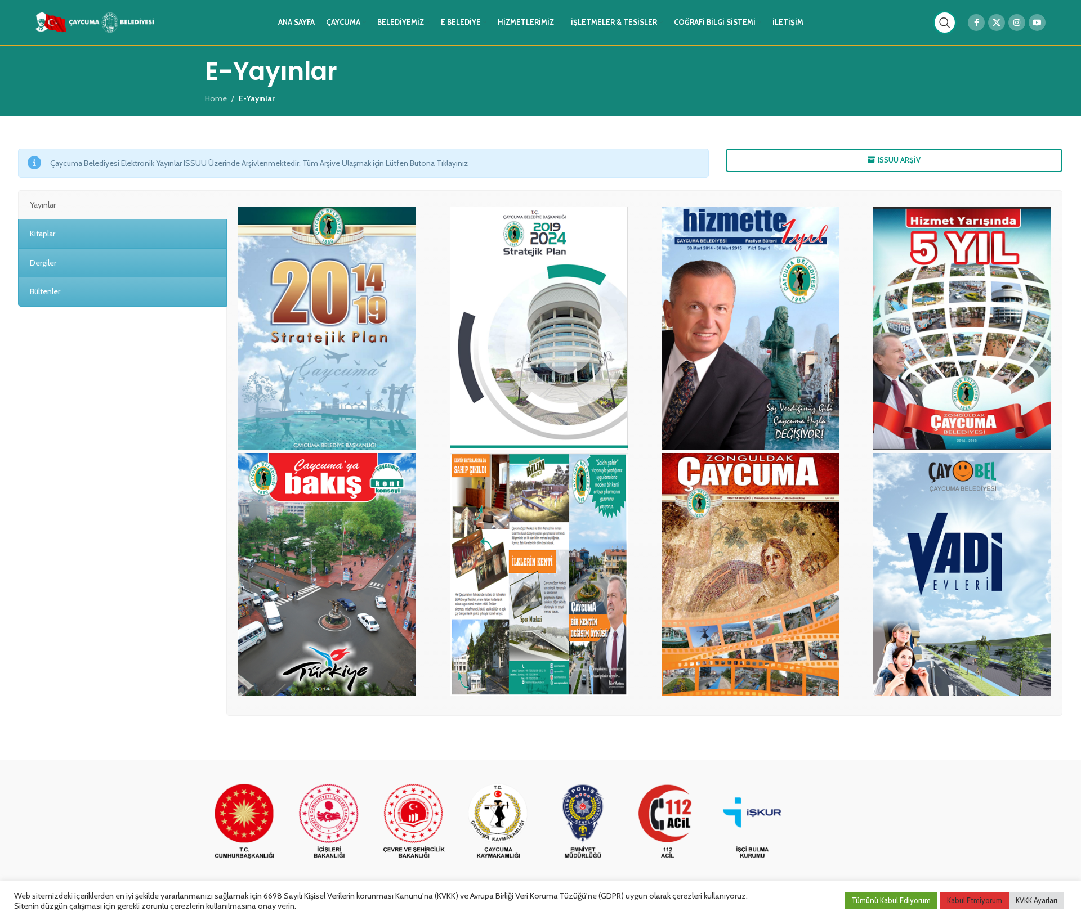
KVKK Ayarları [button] (1036, 900)
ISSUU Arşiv (899, 159)
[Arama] (944, 22)
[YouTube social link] (1037, 22)
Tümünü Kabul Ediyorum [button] (891, 900)
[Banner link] (244, 822)
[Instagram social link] (1016, 22)
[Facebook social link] (976, 22)
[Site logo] (94, 21)
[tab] (122, 204)
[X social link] (996, 22)
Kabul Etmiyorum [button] (974, 900)
